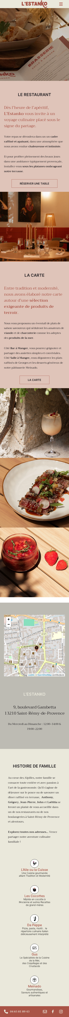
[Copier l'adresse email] (45, 1012)
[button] (36, 649)
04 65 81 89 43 (19, 1011)
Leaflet (31, 674)
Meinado (31, 367)
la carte (34, 380)
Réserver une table (34, 183)
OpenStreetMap (44, 674)
